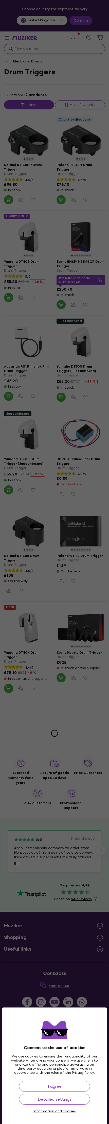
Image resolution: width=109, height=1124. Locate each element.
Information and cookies (54, 1111)
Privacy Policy (83, 1072)
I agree (54, 1086)
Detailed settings (54, 1099)
